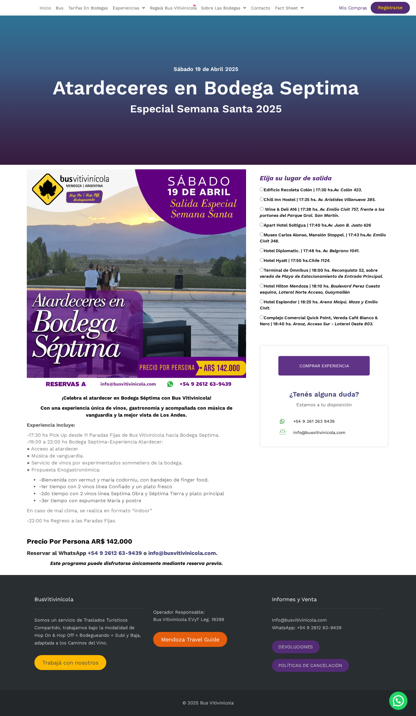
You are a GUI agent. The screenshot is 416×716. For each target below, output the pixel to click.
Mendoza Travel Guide (190, 639)
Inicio (45, 7)
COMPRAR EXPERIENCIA (324, 365)
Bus (59, 7)
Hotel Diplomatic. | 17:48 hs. (312, 250)
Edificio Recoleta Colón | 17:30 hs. (313, 189)
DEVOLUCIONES (295, 647)
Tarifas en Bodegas (88, 7)
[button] (398, 701)
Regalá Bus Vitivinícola (173, 7)
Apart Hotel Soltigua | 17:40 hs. (317, 225)
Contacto (260, 7)
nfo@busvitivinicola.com (300, 620)
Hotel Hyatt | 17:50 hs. (297, 260)
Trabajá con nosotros (70, 662)
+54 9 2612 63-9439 (115, 553)
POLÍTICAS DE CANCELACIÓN (310, 665)
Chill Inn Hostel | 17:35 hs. (320, 199)
